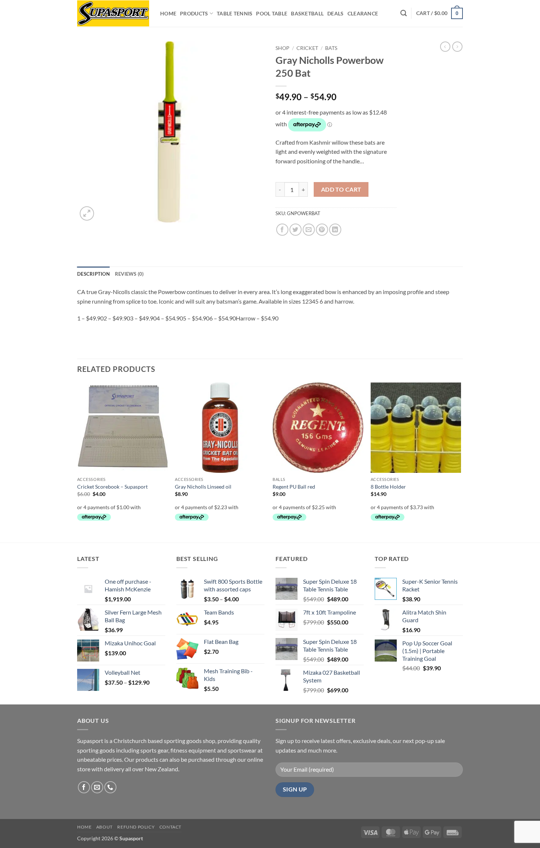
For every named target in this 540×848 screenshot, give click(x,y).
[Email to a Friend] (309, 230)
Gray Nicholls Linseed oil (203, 486)
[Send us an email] (97, 787)
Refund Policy (136, 827)
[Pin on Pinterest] (322, 230)
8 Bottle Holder (388, 486)
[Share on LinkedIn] (335, 230)
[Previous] (77, 462)
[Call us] (110, 787)
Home (168, 13)
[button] (439, 13)
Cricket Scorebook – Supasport (112, 486)
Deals (335, 13)
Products (194, 13)
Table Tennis (234, 13)
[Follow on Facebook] (84, 787)
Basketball (307, 13)
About (104, 827)
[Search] (403, 13)
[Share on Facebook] (282, 230)
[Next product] (445, 46)
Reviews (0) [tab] (129, 274)
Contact (170, 827)
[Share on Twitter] (295, 230)
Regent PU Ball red (294, 486)
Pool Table (271, 13)
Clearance (363, 13)
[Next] (460, 462)
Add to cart (341, 189)
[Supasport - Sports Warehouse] (113, 13)
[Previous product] (457, 46)
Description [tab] (93, 274)
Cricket (307, 48)
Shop (282, 48)
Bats (331, 48)
